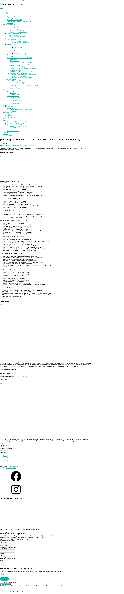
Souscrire (4, 578)
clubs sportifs (20, 145)
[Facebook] (16, 482)
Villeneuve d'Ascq (29, 145)
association (13, 145)
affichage (7, 145)
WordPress (22, 592)
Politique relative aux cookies (50, 589)
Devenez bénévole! (13, 466)
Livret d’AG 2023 (11, 468)
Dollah (10, 592)
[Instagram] (16, 495)
